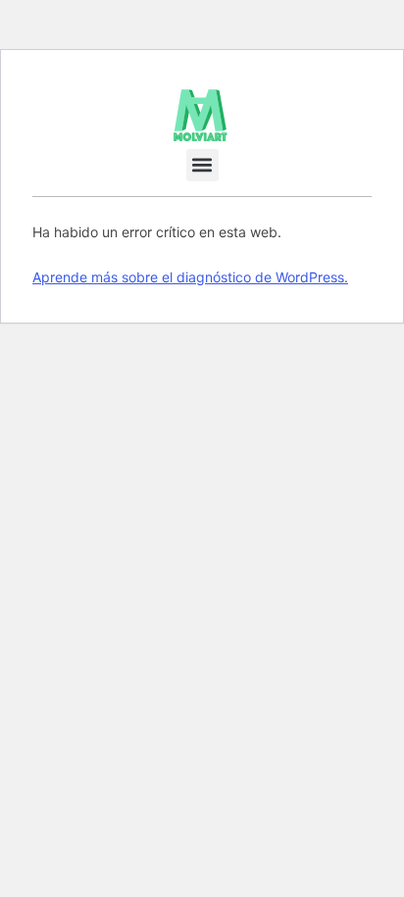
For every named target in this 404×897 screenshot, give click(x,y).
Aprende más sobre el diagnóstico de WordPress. (190, 277)
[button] (202, 165)
